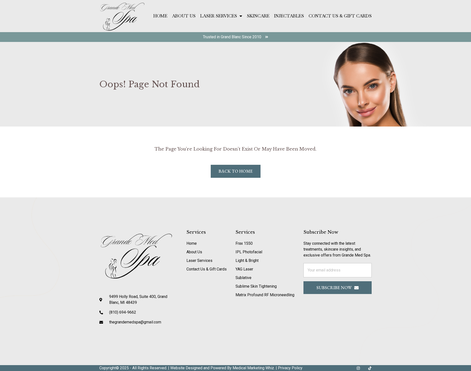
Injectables (289, 16)
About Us (184, 16)
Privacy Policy (290, 368)
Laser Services (218, 16)
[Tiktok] (370, 368)
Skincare (258, 16)
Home (160, 16)
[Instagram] (358, 368)
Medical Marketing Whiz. (254, 368)
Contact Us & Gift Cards (340, 16)
